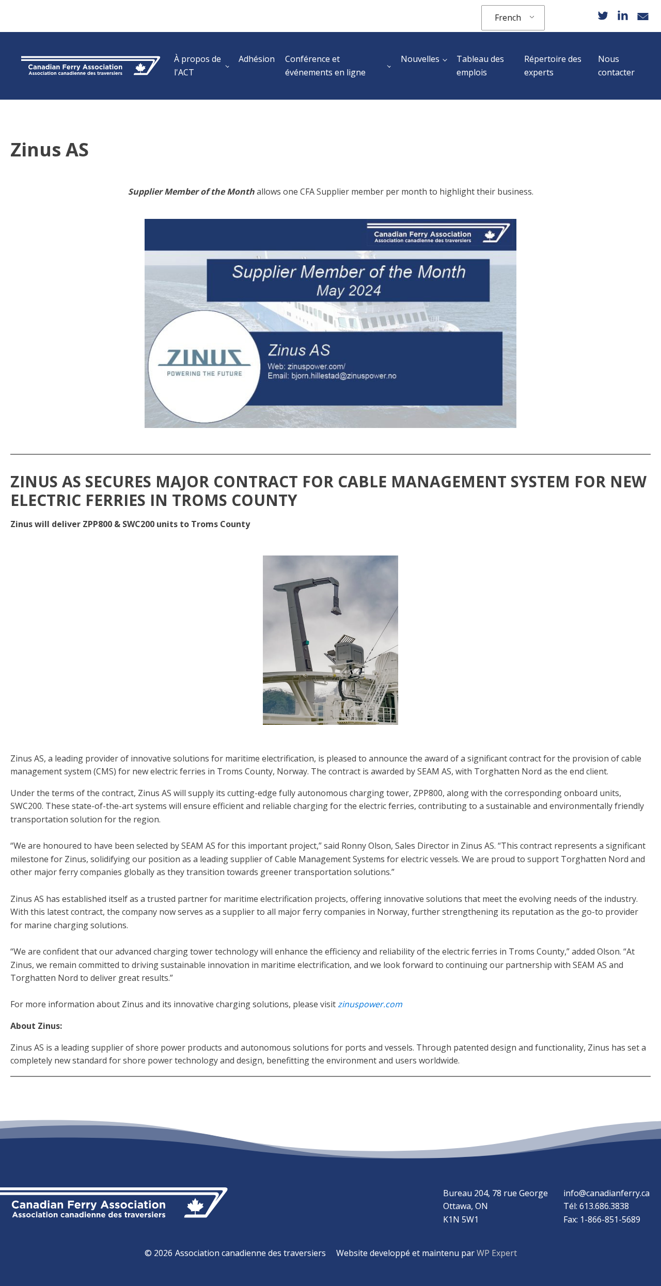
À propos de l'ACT (197, 65)
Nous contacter (616, 65)
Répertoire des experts (552, 65)
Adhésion (257, 59)
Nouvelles (420, 59)
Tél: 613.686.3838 (596, 1206)
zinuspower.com (370, 1004)
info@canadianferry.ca (606, 1193)
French (508, 17)
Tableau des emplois (480, 65)
